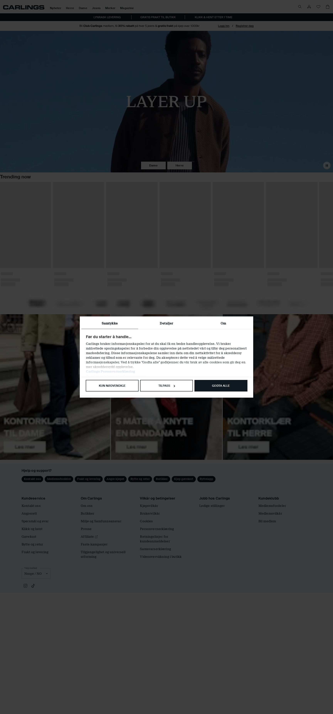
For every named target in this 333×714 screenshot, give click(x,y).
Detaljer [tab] (166, 323)
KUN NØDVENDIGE (112, 386)
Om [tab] (223, 323)
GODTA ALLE (221, 386)
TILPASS (164, 386)
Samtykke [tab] (110, 323)
